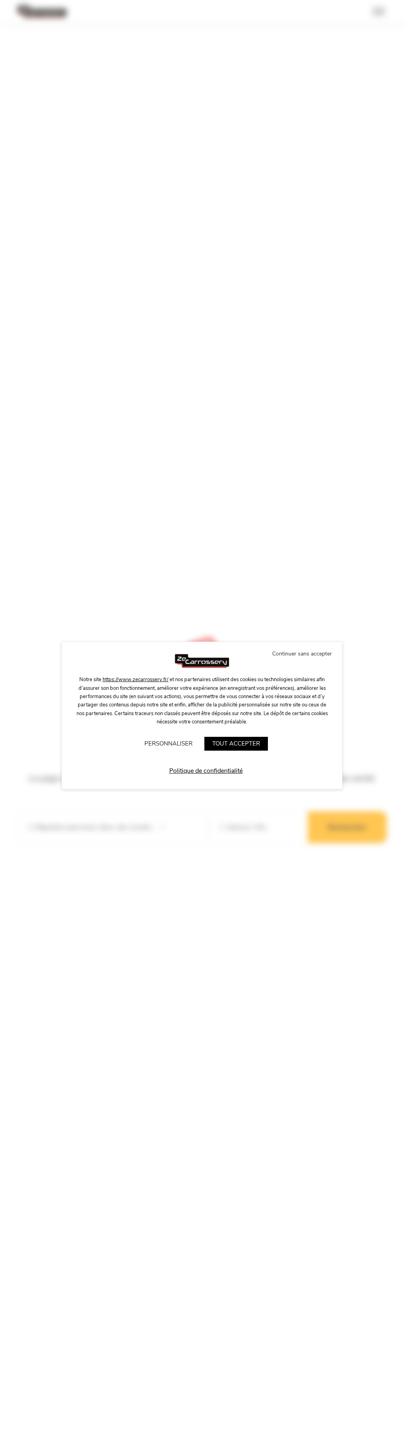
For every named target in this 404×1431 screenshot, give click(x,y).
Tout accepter (236, 743)
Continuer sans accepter (302, 653)
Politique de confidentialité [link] (206, 770)
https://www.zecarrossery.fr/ (135, 679)
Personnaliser (168, 743)
